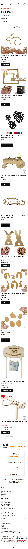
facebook (4, 528)
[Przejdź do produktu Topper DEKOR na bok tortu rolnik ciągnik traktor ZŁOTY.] (14, 161)
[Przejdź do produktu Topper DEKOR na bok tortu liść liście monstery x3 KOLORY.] (14, 121)
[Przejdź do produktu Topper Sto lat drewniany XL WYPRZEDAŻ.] (14, 407)
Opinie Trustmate (5, 523)
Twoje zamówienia (6, 502)
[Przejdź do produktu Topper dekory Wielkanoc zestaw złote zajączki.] (14, 280)
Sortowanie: (4, 18)
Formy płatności (5, 512)
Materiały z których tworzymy (8, 531)
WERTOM (6, 8)
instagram (3, 529)
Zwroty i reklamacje (6, 491)
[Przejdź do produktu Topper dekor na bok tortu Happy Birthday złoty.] (14, 81)
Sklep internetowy (12, 547)
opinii (18, 446)
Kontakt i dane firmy (6, 522)
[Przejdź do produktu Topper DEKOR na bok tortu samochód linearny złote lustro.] (14, 201)
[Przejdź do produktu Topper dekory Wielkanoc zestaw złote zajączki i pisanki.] (14, 318)
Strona (14, 27)
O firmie (3, 525)
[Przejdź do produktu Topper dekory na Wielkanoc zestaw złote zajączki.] (14, 242)
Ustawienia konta (5, 504)
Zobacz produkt (7, 145)
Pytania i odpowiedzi (6, 492)
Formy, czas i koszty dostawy (8, 513)
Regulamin (4, 494)
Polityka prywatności (6, 496)
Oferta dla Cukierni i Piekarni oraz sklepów (12, 533)
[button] (8, 449)
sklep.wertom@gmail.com (18, 540)
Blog (2, 526)
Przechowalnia (5, 505)
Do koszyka (6, 64)
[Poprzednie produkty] (11, 438)
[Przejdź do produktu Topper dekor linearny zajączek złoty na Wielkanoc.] (14, 42)
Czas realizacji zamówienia (8, 515)
